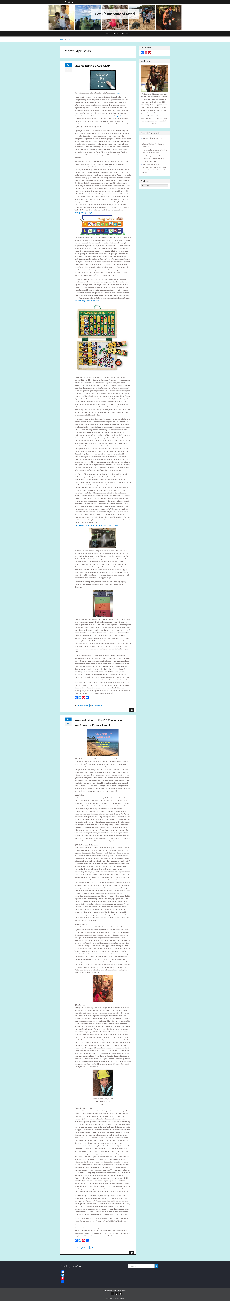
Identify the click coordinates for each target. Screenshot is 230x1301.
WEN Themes (119, 1298)
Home (107, 34)
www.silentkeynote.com (150, 150)
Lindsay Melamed (82, 705)
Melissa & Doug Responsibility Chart (87, 301)
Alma (144, 144)
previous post (121, 116)
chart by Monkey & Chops (83, 213)
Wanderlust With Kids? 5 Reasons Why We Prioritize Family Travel (100, 722)
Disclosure (125, 34)
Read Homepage (148, 156)
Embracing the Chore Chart (93, 65)
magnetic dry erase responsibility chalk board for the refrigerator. (97, 525)
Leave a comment (97, 705)
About (115, 34)
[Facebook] (65, 2)
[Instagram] (69, 2)
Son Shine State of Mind (115, 14)
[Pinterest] (72, 2)
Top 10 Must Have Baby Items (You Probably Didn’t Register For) (153, 158)
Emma (144, 138)
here (118, 93)
